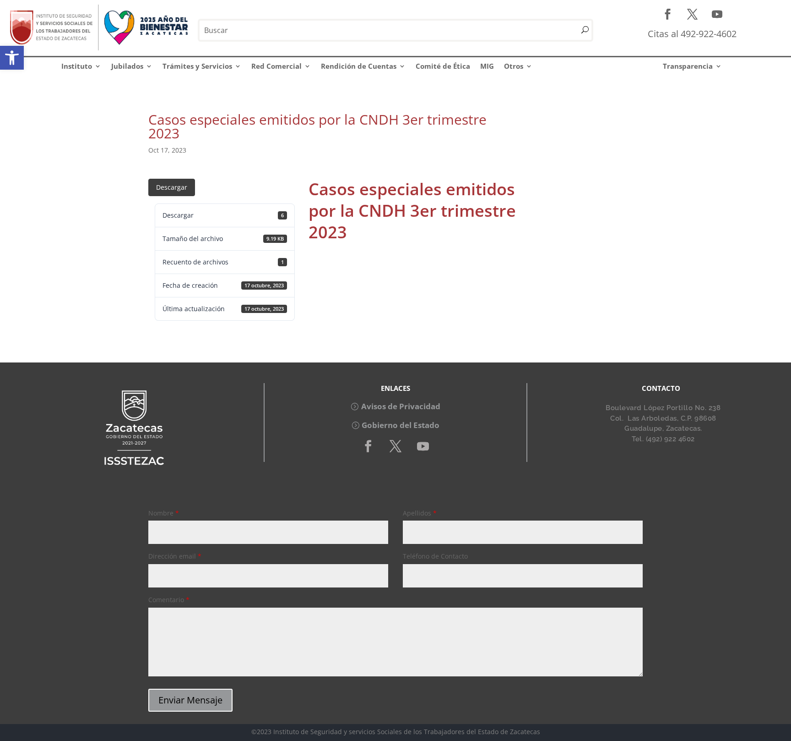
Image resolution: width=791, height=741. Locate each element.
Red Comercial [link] (276, 66)
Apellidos (420, 513)
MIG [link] (487, 66)
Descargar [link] (171, 187)
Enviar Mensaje (190, 700)
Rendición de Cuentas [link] (358, 66)
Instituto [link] (76, 66)
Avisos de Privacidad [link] (400, 406)
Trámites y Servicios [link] (197, 66)
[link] (12, 58)
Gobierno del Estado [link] (400, 425)
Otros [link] (513, 66)
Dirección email (174, 556)
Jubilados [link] (127, 66)
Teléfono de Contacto (435, 556)
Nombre (163, 513)
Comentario (169, 599)
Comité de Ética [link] (443, 66)
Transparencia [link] (688, 66)
